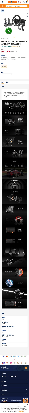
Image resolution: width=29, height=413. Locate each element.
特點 (2, 82)
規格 (7, 82)
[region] (14, 408)
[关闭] (27, 404)
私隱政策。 (21, 411)
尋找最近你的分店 (5, 368)
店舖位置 (3, 367)
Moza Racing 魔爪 (8, 41)
